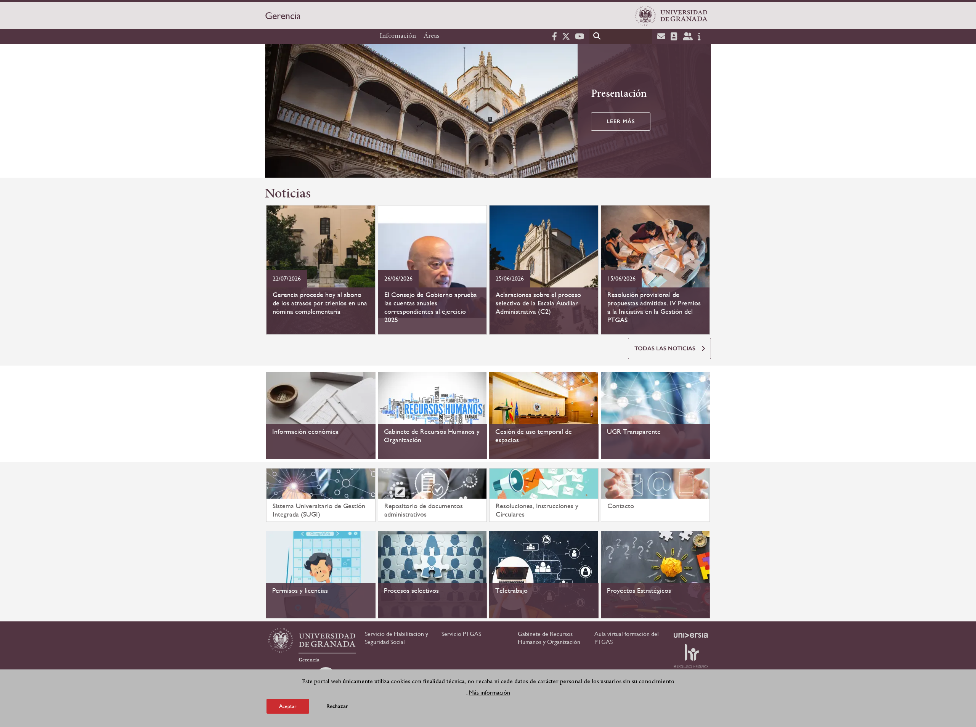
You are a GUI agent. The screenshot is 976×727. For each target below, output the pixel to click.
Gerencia (283, 16)
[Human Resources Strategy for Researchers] (691, 656)
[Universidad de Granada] (671, 15)
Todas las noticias (664, 348)
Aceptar (288, 706)
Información (398, 36)
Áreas (432, 36)
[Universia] (691, 635)
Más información (489, 692)
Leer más (621, 121)
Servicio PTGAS (461, 633)
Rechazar (337, 706)
